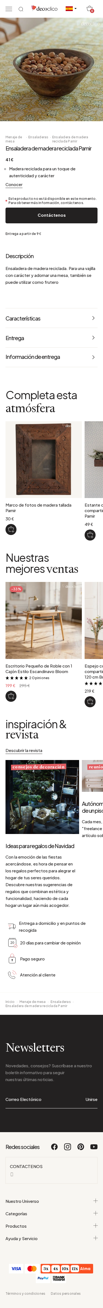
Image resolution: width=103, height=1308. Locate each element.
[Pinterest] (81, 1149)
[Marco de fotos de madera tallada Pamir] (10, 529)
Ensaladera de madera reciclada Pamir (70, 139)
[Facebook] (55, 1149)
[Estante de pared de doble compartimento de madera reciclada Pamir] (90, 535)
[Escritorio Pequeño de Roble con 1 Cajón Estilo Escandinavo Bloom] (10, 696)
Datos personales (66, 1293)
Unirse (92, 1099)
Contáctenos (52, 215)
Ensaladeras (38, 137)
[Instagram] (68, 1149)
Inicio (10, 1002)
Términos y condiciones (25, 1293)
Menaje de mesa (13, 139)
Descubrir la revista (23, 750)
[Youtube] (94, 1149)
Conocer (14, 184)
